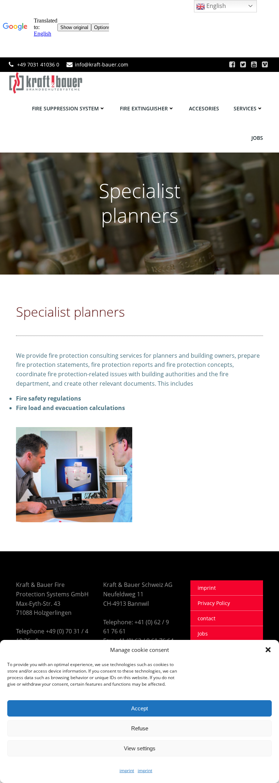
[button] (268, 649)
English (215, 6)
